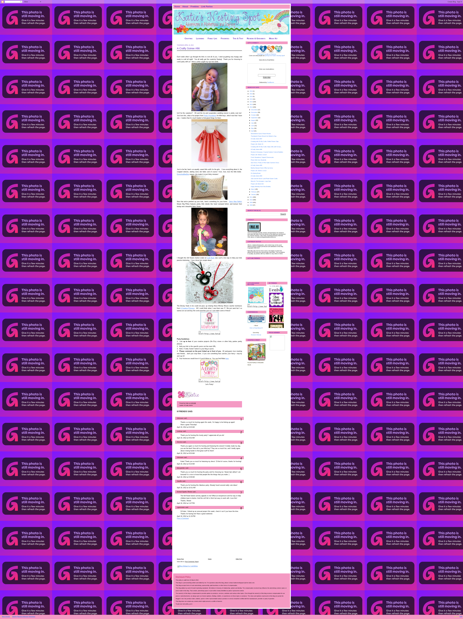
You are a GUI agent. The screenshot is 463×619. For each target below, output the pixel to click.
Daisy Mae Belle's (235, 201)
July (252, 123)
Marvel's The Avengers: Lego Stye (261, 181)
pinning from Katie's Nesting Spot (274, 55)
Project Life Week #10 (257, 184)
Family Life (212, 38)
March (253, 189)
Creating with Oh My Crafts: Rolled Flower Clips (265, 141)
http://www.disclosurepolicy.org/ (202, 604)
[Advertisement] (195, 540)
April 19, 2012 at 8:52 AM (186, 438)
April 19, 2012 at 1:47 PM (186, 503)
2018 (251, 94)
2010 (251, 200)
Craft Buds (210, 258)
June (252, 125)
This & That (238, 38)
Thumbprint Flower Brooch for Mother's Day (263, 136)
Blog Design (6, 616)
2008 (251, 205)
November (254, 112)
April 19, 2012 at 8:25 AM (186, 427)
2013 (251, 104)
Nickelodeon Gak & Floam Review (261, 133)
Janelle (179, 481)
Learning (200, 38)
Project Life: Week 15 (257, 144)
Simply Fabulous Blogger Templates (23, 616)
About (185, 6)
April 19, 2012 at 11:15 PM (186, 516)
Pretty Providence (210, 115)
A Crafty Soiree (188, 405)
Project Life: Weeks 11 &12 (258, 170)
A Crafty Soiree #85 (256, 165)
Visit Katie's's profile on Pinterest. (266, 54)
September (254, 117)
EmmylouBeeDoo (183, 174)
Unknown (180, 418)
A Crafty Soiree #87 (256, 138)
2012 (251, 107)
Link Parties (207, 6)
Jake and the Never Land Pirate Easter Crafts (264, 178)
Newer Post (180, 559)
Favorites (225, 38)
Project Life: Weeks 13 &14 (259, 154)
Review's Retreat (256, 335)
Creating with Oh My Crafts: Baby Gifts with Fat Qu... (266, 146)
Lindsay (179, 431)
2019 (251, 91)
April (252, 131)
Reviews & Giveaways (256, 38)
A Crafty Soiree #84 (256, 176)
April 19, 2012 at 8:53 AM (186, 453)
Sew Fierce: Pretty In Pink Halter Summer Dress (265, 162)
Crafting (188, 38)
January (253, 194)
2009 (251, 202)
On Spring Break (256, 173)
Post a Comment (183, 518)
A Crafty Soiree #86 (188, 48)
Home (177, 6)
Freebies (195, 6)
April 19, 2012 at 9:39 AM (186, 477)
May (252, 128)
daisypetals (181, 468)
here (227, 358)
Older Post (239, 559)
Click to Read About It (256, 328)
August (253, 120)
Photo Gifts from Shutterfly (258, 160)
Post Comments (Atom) (192, 561)
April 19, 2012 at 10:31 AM (186, 488)
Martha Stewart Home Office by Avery (262, 168)
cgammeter (181, 507)
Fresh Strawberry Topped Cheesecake (262, 157)
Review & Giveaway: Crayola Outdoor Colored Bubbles (267, 152)
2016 (251, 96)
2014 (251, 101)
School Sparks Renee (184, 492)
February (254, 192)
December (254, 109)
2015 (251, 99)
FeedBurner (270, 82)
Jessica (179, 442)
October (253, 115)
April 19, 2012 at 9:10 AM (186, 464)
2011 (251, 197)
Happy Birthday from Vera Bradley (261, 186)
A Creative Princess (187, 308)
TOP (461, 616)
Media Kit (273, 38)
